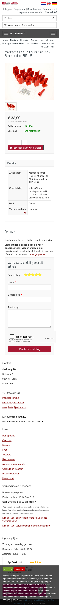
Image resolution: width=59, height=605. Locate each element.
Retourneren (49, 9)
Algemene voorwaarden (31, 12)
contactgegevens (36, 254)
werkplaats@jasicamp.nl (14, 407)
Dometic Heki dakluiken (42, 40)
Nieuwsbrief (51, 12)
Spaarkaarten (34, 9)
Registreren (19, 9)
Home (5, 40)
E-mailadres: (14, 294)
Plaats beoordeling (29, 349)
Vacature (6, 454)
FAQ (4, 449)
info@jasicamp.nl (10, 397)
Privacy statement (11, 473)
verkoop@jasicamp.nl (13, 402)
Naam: (11, 282)
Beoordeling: (14, 275)
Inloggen (7, 9)
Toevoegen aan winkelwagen (27, 147)
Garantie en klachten (12, 468)
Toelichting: (13, 307)
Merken (14, 40)
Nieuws (6, 445)
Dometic (24, 40)
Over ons (6, 440)
